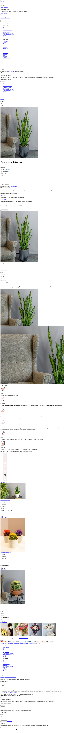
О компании (5, 53)
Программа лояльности (8, 46)
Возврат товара (6, 44)
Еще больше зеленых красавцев (7, 482)
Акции (4, 36)
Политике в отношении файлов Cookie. (8, 692)
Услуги (4, 35)
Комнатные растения (7, 30)
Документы (5, 48)
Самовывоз (3, 199)
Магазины (5, 56)
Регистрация (9, 721)
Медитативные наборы (5, 18)
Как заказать (5, 41)
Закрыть (2, 81)
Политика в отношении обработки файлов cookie (24, 643)
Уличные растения (7, 31)
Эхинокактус (3, 604)
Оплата (4, 42)
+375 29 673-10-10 (12, 677)
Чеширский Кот (20, 687)
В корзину (3, 71)
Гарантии (5, 47)
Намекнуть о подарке (19, 71)
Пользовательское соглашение (6, 643)
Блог (4, 55)
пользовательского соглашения (15, 718)
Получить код (3, 721)
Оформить (12, 71)
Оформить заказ (13, 186)
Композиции (3, 14)
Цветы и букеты (3, 13)
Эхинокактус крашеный (5, 552)
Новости (5, 54)
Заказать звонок (7, 58)
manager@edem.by (4, 677)
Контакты (5, 57)
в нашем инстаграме (23, 638)
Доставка (5, 43)
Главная (2, 159)
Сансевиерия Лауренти (5, 500)
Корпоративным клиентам (8, 34)
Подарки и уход (3, 17)
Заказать (7, 71)
